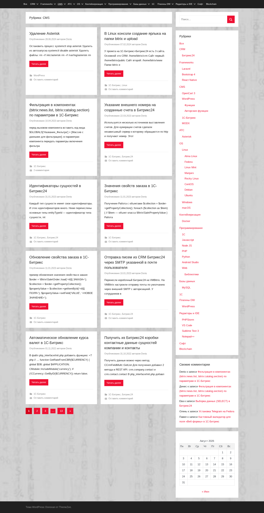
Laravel (186, 68)
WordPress (39, 75)
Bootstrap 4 (188, 74)
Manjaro (189, 173)
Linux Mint (190, 167)
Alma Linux (191, 156)
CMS (60, 4)
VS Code (187, 325)
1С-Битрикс (114, 85)
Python (186, 256)
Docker (186, 221)
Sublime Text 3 (190, 330)
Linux (124, 85)
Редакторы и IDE (184, 4)
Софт (200, 4)
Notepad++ (188, 336)
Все (25, 4)
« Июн (205, 491)
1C (183, 234)
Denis (69, 39)
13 (61, 411)
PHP (184, 251)
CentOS (189, 184)
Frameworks (46, 4)
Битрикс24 (127, 156)
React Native (189, 80)
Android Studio (190, 262)
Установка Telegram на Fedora (216, 411)
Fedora (189, 161)
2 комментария (41, 170)
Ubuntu (189, 195)
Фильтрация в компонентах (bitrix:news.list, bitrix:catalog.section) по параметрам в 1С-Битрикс (59, 110)
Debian (189, 189)
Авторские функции (196, 110)
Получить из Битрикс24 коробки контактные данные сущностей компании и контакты (131, 343)
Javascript (188, 240)
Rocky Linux (192, 178)
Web (184, 268)
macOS (186, 207)
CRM (32, 4)
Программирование (118, 4)
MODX (186, 123)
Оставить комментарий (46, 79)
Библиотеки (192, 274)
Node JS (187, 245)
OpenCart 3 (188, 93)
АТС (70, 4)
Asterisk (186, 136)
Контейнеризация (94, 4)
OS (78, 4)
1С (153, 4)
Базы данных (140, 4)
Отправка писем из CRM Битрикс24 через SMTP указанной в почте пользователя (134, 262)
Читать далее (39, 64)
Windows (187, 202)
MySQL (186, 287)
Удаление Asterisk (44, 33)
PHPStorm (188, 319)
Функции (190, 105)
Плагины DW (164, 4)
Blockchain (211, 4)
